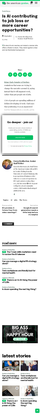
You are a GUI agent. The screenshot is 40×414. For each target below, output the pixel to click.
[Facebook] (10, 74)
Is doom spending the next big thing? (19, 289)
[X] (15, 74)
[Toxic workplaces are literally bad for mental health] (29, 365)
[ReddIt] (25, 74)
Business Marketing (8, 250)
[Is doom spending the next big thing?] (29, 391)
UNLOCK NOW (20, 137)
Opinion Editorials (8, 278)
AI (11, 200)
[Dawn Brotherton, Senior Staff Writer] (7, 177)
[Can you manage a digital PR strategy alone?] (11, 365)
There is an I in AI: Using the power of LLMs (9, 403)
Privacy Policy (28, 146)
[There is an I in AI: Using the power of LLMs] (11, 391)
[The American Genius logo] (15, 3)
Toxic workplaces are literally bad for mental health (29, 378)
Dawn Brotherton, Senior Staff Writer (25, 38)
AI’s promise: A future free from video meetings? (9, 210)
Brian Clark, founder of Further (16, 82)
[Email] (30, 74)
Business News (7, 268)
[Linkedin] (20, 74)
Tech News (6, 11)
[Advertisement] (20, 308)
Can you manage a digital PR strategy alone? (10, 378)
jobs (15, 200)
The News (23, 200)
